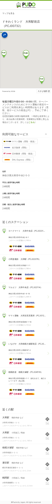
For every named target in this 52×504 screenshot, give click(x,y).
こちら (32, 122)
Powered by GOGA (8, 91)
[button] (26, 134)
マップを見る (8, 13)
